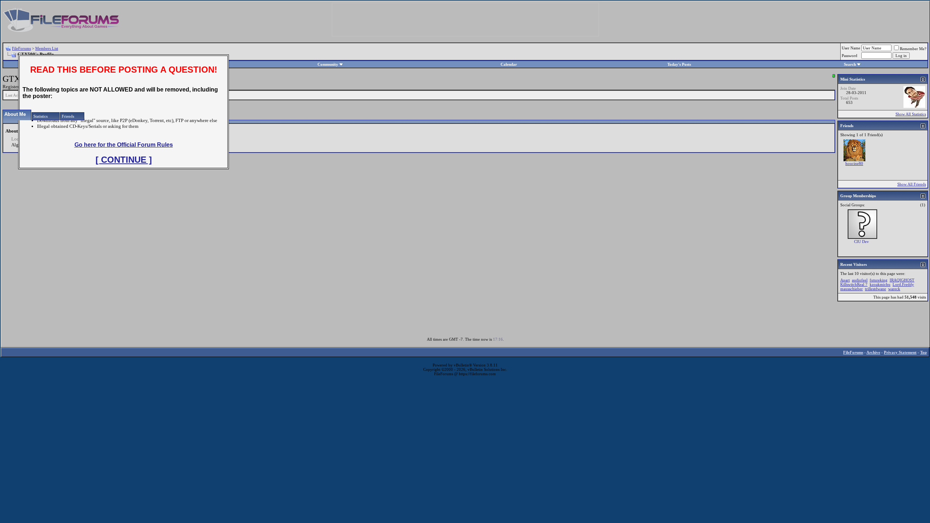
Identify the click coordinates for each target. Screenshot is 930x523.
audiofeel (860, 280)
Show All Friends (911, 184)
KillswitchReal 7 (854, 284)
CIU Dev (861, 241)
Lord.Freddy (903, 284)
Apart (845, 280)
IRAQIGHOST (902, 280)
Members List (46, 48)
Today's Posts (679, 64)
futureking (878, 280)
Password (849, 55)
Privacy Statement (900, 352)
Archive (873, 352)
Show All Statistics (910, 114)
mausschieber (851, 289)
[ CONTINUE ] (124, 160)
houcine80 (854, 163)
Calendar (509, 64)
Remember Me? (913, 48)
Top (923, 352)
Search (850, 64)
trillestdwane (875, 289)
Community (328, 64)
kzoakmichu (880, 284)
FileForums (21, 48)
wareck (894, 289)
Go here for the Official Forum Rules (123, 145)
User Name (851, 48)
